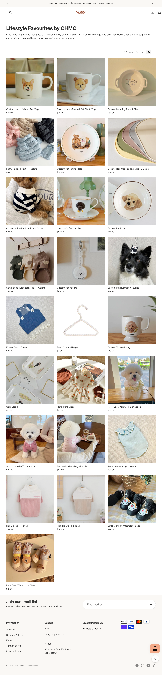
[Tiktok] (154, 665)
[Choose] (49, 101)
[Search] (10, 12)
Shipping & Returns (16, 635)
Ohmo (16, 665)
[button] (139, 52)
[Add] (49, 339)
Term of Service (14, 646)
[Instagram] (143, 665)
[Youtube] (148, 665)
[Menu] (3, 12)
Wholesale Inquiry (92, 628)
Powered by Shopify (29, 665)
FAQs (9, 640)
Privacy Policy (13, 651)
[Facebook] (137, 665)
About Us (11, 629)
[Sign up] (151, 604)
